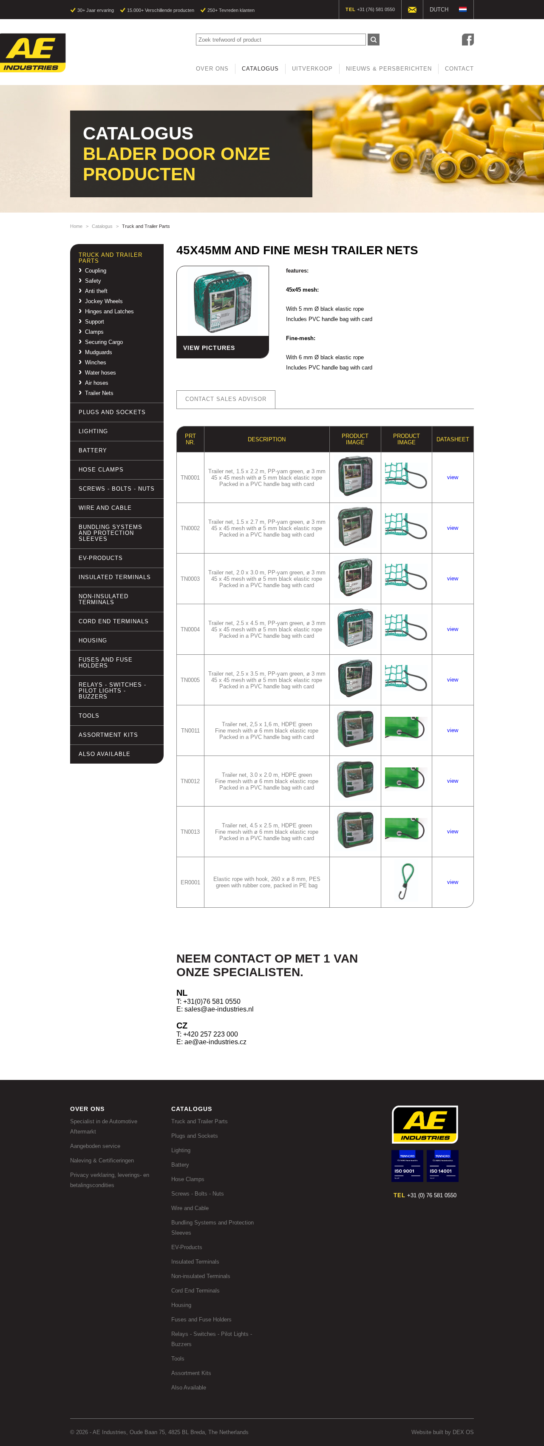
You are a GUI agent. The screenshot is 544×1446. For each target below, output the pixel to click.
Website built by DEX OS (442, 1432)
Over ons (212, 68)
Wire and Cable (105, 508)
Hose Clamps (101, 469)
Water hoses (100, 373)
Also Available (104, 754)
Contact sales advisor (225, 399)
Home (76, 226)
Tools (89, 716)
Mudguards (98, 352)
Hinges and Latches (109, 312)
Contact (459, 68)
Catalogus (260, 68)
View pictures (209, 347)
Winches (95, 363)
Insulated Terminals (115, 577)
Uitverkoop (312, 68)
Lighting (93, 431)
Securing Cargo (104, 342)
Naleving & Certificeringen (102, 1160)
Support (94, 322)
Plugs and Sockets (112, 412)
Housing (93, 640)
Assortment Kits (108, 735)
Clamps (94, 332)
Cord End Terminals (114, 621)
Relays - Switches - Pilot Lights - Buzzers (112, 691)
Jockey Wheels (104, 301)
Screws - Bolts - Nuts (117, 489)
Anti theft (96, 291)
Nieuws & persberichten (389, 68)
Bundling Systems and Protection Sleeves (110, 533)
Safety (93, 281)
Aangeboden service (95, 1146)
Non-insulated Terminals (103, 599)
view (452, 477)
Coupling (95, 271)
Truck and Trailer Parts (110, 258)
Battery (93, 450)
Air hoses (96, 383)
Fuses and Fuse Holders (106, 662)
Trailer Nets (99, 393)
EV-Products (101, 558)
